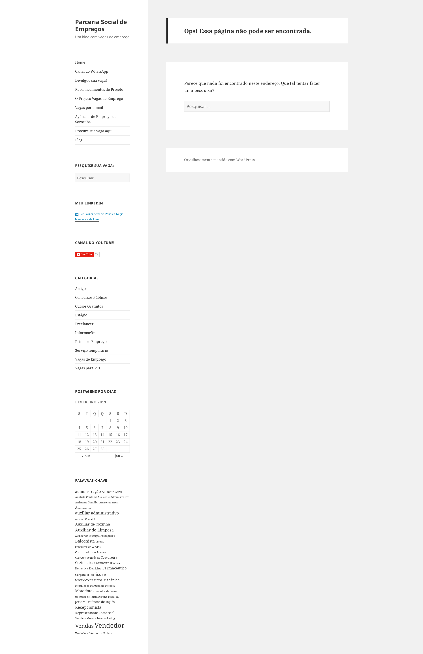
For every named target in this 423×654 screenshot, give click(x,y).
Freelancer (84, 323)
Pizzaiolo (113, 596)
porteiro (80, 602)
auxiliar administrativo (97, 513)
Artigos (81, 288)
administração (88, 491)
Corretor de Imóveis (87, 557)
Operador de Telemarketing (91, 596)
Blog (78, 140)
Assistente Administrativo (113, 497)
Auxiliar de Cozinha (92, 524)
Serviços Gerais (85, 618)
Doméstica (81, 568)
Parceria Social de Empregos (101, 25)
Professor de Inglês (100, 602)
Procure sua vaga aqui (94, 131)
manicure (96, 574)
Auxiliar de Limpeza (94, 530)
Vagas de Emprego (90, 359)
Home (80, 62)
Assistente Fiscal (108, 502)
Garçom (80, 575)
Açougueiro (107, 536)
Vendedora (82, 633)
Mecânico (111, 580)
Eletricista (95, 568)
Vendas (84, 625)
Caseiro (100, 541)
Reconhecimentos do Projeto (99, 89)
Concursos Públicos (91, 297)
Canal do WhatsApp (91, 71)
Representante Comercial (95, 613)
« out (86, 456)
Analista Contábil (86, 497)
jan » (119, 456)
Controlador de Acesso (90, 552)
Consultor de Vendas (87, 547)
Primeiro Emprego (91, 341)
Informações (85, 332)
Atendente (83, 507)
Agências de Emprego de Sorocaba (96, 119)
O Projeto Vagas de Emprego (99, 98)
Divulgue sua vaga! (91, 80)
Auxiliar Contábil (85, 519)
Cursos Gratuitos (89, 306)
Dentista (115, 563)
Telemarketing (106, 618)
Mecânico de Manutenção (89, 585)
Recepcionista (88, 607)
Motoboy (110, 585)
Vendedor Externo (101, 633)
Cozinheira (84, 562)
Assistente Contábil (86, 502)
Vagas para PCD (88, 368)
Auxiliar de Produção (87, 535)
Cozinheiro (101, 563)
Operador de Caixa (105, 591)
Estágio (81, 315)
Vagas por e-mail (89, 107)
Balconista (85, 541)
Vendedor (109, 625)
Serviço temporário (91, 350)
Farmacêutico (114, 568)
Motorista (84, 590)
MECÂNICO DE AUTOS (88, 580)
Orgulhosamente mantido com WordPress (219, 159)
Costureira (109, 557)
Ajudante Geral (112, 492)
